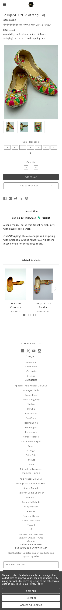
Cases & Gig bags (31, 399)
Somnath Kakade (31, 502)
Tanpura (31, 459)
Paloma (31, 511)
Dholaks (31, 404)
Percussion (31, 432)
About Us (31, 362)
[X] (21, 198)
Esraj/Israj (31, 418)
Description (31, 211)
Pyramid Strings (31, 516)
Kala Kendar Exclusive (31, 479)
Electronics (31, 413)
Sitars (31, 446)
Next (55, 288)
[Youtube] (33, 351)
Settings (31, 591)
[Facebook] (5, 198)
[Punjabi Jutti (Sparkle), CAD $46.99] (43, 284)
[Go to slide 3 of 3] (34, 315)
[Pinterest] (26, 198)
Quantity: (31, 162)
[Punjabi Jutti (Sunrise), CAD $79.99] (15, 284)
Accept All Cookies (31, 605)
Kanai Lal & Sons (31, 520)
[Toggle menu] (4, 4)
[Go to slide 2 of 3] (29, 315)
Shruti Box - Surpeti (31, 441)
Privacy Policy (36, 583)
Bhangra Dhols (31, 390)
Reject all (31, 598)
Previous (4, 288)
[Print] (15, 198)
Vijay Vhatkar (31, 506)
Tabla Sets (31, 455)
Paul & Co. (31, 497)
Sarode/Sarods (31, 436)
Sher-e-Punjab (31, 488)
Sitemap (31, 376)
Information (31, 371)
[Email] (10, 198)
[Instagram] (39, 351)
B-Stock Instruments (31, 469)
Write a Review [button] (43, 25)
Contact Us (31, 366)
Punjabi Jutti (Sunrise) (15, 305)
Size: (31, 141)
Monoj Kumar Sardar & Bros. (31, 483)
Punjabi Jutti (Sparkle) (43, 305)
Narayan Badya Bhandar (31, 492)
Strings (31, 450)
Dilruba (31, 409)
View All (31, 525)
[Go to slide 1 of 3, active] (24, 315)
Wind (31, 464)
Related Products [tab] (31, 260)
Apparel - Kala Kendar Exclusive (31, 385)
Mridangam (31, 427)
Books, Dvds (31, 395)
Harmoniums (31, 422)
